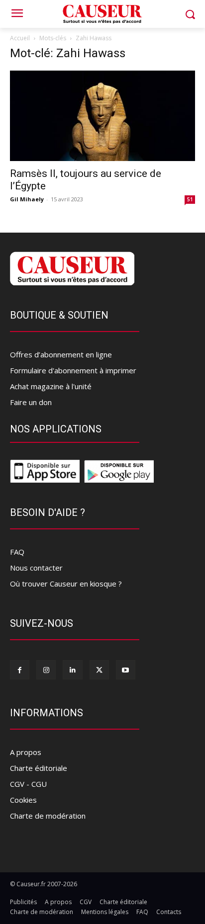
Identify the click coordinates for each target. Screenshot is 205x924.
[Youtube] (125, 669)
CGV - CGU (28, 784)
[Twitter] (99, 669)
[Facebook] (19, 669)
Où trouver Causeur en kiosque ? (66, 583)
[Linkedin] (72, 669)
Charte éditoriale (38, 768)
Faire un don (31, 402)
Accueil (20, 38)
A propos (25, 752)
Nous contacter (36, 568)
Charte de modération (48, 816)
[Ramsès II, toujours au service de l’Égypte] (102, 116)
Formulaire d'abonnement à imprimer (73, 370)
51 (190, 199)
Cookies (23, 800)
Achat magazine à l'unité (51, 386)
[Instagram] (46, 669)
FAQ (17, 552)
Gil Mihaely (27, 199)
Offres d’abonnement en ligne (61, 354)
